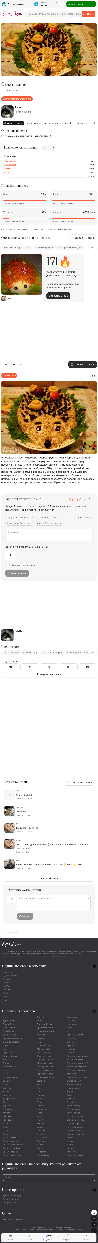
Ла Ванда (19, 807)
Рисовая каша (44, 1052)
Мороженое (43, 1155)
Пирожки (41, 1105)
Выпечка (41, 1081)
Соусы (70, 1102)
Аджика (70, 1137)
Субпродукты (9, 1066)
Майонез (71, 1144)
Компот (70, 1098)
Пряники (41, 1141)
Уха (4, 1049)
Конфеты (41, 1151)
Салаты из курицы (12, 1141)
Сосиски (7, 1095)
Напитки (71, 1148)
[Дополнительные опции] (94, 1230)
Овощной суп (9, 1034)
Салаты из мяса (10, 1137)
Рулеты (40, 1120)
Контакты (78, 1230)
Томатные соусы (75, 1127)
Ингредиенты (33, 123)
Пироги (41, 1095)
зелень (7, 176)
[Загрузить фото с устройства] (10, 555)
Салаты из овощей (12, 1155)
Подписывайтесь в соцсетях (24, 966)
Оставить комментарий (80, 782)
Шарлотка (42, 1137)
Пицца (40, 1091)
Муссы (70, 1031)
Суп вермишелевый (12, 1038)
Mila (17, 860)
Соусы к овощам (75, 1116)
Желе (69, 1027)
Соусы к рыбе (73, 1112)
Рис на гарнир (74, 1084)
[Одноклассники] (29, 667)
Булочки (41, 1134)
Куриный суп (9, 1020)
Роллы (6, 1130)
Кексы (40, 1116)
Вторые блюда (10, 1056)
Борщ (5, 1045)
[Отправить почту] (92, 1177)
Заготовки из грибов (77, 1066)
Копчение (71, 1073)
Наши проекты (13, 1190)
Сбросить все (83, 517)
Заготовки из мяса (76, 1059)
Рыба (5, 1073)
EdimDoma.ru (25, 951)
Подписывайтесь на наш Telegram (50, 4)
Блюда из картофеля (77, 1077)
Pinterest (7, 982)
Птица (6, 1063)
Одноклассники (10, 975)
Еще (93, 247)
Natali (18, 791)
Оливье (40, 1017)
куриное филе (10, 165)
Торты (40, 1148)
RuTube (6, 993)
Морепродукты (10, 1077)
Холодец (7, 1120)
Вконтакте (8, 972)
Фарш (6, 1070)
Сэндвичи (7, 1109)
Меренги (71, 1049)
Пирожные (72, 1017)
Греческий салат (45, 1024)
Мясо (5, 1059)
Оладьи (40, 1112)
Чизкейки (71, 1020)
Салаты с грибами (12, 1148)
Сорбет (70, 1052)
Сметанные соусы (75, 1130)
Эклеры (70, 1042)
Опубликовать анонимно (22, 565)
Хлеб (39, 1088)
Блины (40, 1098)
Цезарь (40, 1038)
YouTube (7, 986)
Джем (69, 1095)
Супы (5, 1017)
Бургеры (7, 1105)
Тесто (39, 1084)
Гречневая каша (45, 1059)
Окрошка (7, 1052)
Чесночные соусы (75, 1134)
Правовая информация (64, 1230)
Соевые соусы (74, 1123)
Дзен (5, 1000)
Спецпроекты (9, 1202)
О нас (6, 1213)
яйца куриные (10, 161)
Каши (39, 1042)
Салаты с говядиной (13, 1144)
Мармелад (72, 1024)
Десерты (41, 1144)
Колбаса (7, 1091)
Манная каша (43, 1049)
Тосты (6, 1123)
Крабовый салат (45, 1027)
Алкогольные (73, 1151)
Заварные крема (75, 1034)
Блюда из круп (74, 1081)
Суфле (70, 1045)
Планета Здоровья (15, 4)
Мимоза (41, 1034)
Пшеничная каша (45, 1077)
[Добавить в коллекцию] (94, 1218)
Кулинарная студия (12, 1195)
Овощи (6, 1081)
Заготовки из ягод (76, 1070)
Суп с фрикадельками (13, 1042)
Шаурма (7, 1116)
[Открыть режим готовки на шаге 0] (93, 376)
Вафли (40, 1127)
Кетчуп (70, 1141)
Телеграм (7, 979)
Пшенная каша (44, 1045)
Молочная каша (44, 1063)
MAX (5, 996)
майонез (7, 168)
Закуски (7, 1088)
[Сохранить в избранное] (94, 1212)
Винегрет (41, 1020)
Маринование (74, 1088)
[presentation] (49, 555)
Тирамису (71, 1038)
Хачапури (41, 1123)
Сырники (41, 1109)
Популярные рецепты (18, 1011)
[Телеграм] (49, 667)
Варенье (71, 1091)
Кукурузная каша (45, 1066)
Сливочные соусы (75, 1120)
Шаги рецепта (82, 123)
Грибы (6, 1084)
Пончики (41, 1130)
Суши (5, 1127)
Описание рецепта (13, 123)
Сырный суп (9, 1027)
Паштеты (7, 1102)
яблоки (7, 172)
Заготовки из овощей (77, 1063)
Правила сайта (21, 1230)
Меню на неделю (74, 4)
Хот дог (6, 1112)
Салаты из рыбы (11, 1151)
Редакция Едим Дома (13, 1219)
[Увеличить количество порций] (53, 147)
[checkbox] (6, 565)
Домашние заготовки (77, 1056)
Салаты (6, 1134)
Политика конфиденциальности (41, 1230)
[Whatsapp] (68, 667)
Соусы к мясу (73, 1105)
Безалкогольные (75, 1155)
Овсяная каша (44, 1056)
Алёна (18, 824)
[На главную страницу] (12, 14)
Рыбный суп (8, 1031)
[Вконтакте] (10, 667)
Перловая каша (44, 1070)
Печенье (41, 1102)
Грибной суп (9, 1024)
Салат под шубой (45, 1031)
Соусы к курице (74, 1109)
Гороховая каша (45, 1073)
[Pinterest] (87, 667)
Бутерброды (9, 1098)
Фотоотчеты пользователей (57, 123)
